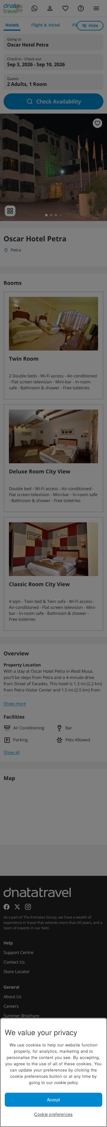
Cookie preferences (53, 1114)
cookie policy (66, 1082)
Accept (53, 1100)
